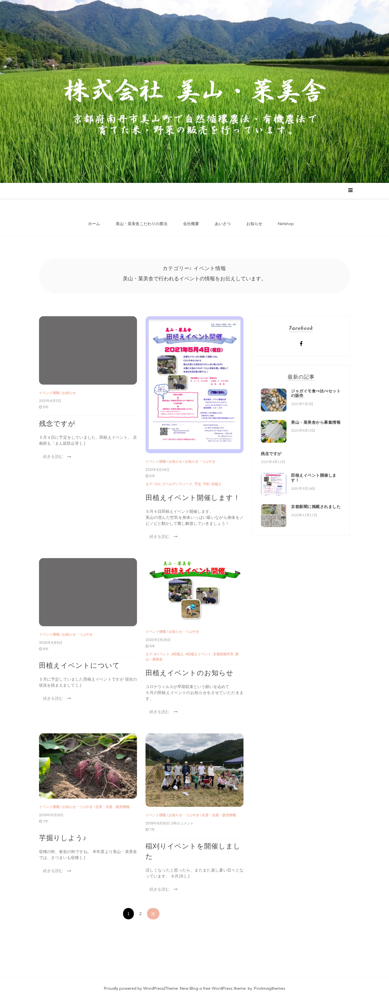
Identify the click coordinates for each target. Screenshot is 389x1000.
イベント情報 (49, 393)
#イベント (162, 654)
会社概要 (191, 223)
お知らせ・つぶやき (200, 461)
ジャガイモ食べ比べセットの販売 (316, 393)
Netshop (286, 223)
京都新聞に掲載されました (316, 506)
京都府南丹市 (223, 654)
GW (157, 484)
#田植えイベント (198, 654)
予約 (206, 484)
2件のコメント (182, 823)
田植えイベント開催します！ (193, 497)
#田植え (177, 654)
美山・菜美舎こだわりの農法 (141, 223)
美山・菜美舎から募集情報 (316, 422)
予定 (197, 484)
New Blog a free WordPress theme (213, 988)
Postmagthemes (269, 988)
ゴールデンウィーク (177, 484)
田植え (216, 484)
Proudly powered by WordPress (134, 988)
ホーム (94, 223)
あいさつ (223, 223)
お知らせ (254, 223)
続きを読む (53, 456)
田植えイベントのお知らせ (190, 673)
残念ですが (57, 423)
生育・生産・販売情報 (112, 807)
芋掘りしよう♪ (63, 838)
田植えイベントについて (79, 665)
